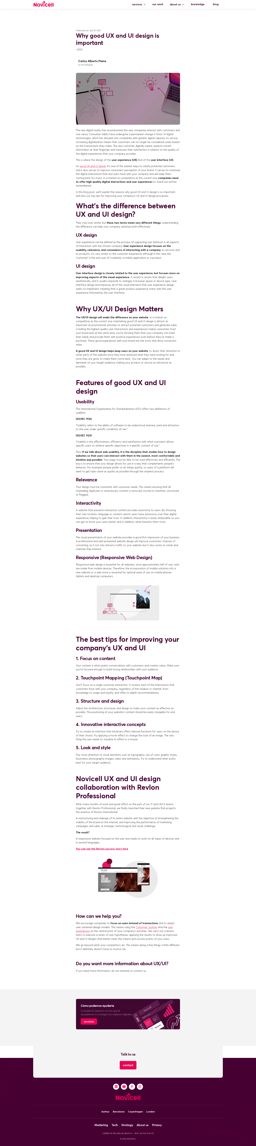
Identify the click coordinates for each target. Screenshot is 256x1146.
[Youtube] (124, 1087)
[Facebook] (132, 1087)
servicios (89, 1021)
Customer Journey (146, 927)
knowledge (197, 4)
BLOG (216, 4)
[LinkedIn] (116, 1087)
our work (157, 4)
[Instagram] (140, 1087)
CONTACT (128, 1065)
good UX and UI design (93, 166)
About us (175, 4)
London (150, 1111)
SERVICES (137, 4)
